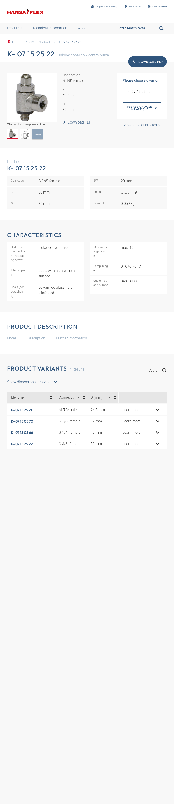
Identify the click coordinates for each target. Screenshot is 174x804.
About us (85, 28)
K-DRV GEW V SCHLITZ (41, 42)
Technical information (49, 28)
